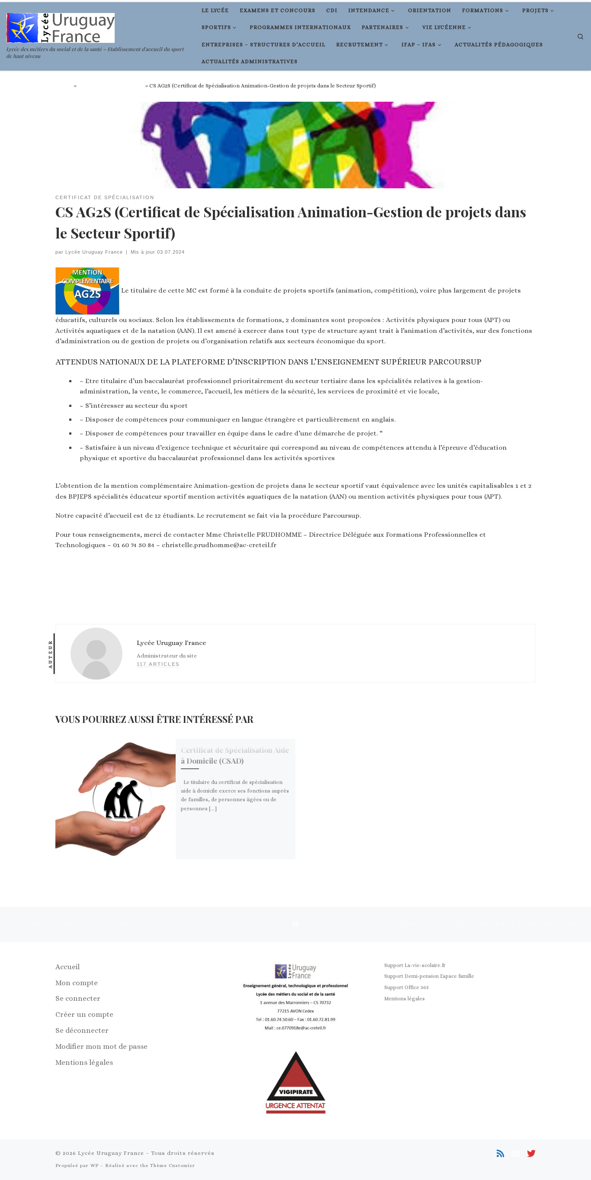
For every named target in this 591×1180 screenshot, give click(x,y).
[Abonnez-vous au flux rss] (500, 1154)
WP (94, 1165)
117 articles (158, 664)
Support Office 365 (406, 987)
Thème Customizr (172, 1165)
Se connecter (77, 998)
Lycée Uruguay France (94, 252)
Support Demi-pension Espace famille (429, 976)
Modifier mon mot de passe (101, 1046)
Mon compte (76, 983)
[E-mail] (515, 1154)
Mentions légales (84, 1062)
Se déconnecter (82, 1030)
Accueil (64, 86)
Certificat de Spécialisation (111, 86)
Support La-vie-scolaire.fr (415, 965)
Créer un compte (84, 1014)
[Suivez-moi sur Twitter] (531, 1154)
